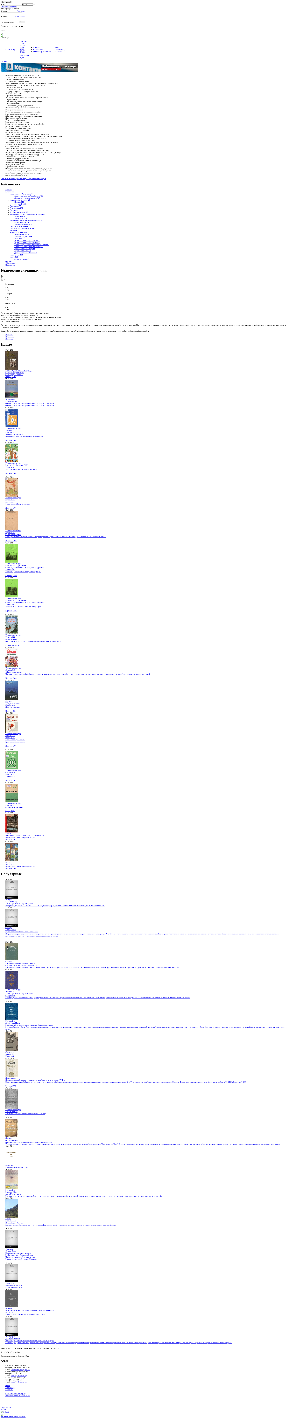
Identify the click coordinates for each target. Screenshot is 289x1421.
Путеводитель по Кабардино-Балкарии (20, 837)
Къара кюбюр (10, 1056)
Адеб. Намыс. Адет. (13, 1194)
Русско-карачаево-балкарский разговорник (21, 932)
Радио (22, 58)
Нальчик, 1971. (11, 839)
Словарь (36, 47)
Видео (22, 50)
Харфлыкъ (9, 467)
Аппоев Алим (10, 930)
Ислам (13, 230)
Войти (22, 22)
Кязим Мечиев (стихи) (14, 1287)
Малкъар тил (10, 432)
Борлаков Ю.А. (11, 1192)
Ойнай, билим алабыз (13, 672)
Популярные (10, 265)
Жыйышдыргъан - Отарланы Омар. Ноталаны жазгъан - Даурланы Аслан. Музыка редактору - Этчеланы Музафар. (21, 1257)
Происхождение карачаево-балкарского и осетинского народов (29, 1341)
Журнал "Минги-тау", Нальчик (27, 241)
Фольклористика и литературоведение (26, 220)
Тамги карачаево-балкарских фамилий (20, 904)
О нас (57, 47)
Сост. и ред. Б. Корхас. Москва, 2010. (14, 376)
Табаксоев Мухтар (12, 703)
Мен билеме (10, 705)
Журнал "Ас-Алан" (22, 251)
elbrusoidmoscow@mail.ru (20, 1370)
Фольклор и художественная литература (27, 214)
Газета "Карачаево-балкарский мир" (28, 247)
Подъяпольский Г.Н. (13, 835)
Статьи (22, 43)
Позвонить (9, 337)
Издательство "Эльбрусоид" (21, 194)
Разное (14, 257)
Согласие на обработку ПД (15, 1394)
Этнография (20, 204)
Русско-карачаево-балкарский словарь (20, 963)
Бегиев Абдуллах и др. (14, 1285)
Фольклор (19, 216)
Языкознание (16, 208)
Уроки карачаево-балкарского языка (19, 994)
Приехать (9, 335)
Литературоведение (23, 224)
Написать (9, 339)
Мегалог (18, 239)
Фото (22, 48)
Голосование (38, 49)
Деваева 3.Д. (10, 670)
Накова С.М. (39, 835)
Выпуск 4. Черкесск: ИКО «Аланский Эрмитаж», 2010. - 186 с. (25, 1313)
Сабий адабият (11, 639)
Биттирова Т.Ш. (22, 465)
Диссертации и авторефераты (22, 228)
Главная (8, 190)
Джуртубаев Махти (12, 1023)
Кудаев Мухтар (11, 901)
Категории (9, 192)
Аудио (22, 52)
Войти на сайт (6, 2)
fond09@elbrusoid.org (19, 1376)
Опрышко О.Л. (28, 835)
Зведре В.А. (10, 864)
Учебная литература (19, 212)
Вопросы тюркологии (23, 237)
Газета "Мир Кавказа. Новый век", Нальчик (31, 245)
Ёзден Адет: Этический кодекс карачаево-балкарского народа (29, 1025)
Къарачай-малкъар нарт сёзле (16, 1167)
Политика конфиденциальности (17, 1396)
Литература (20, 218)
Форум (22, 46)
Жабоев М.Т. (10, 736)
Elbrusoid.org (10, 49)
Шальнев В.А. (10, 1221)
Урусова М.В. (21, 566)
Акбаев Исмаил (11, 1112)
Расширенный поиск (9, 7)
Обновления (10, 263)
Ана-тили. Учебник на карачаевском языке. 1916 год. (25, 1114)
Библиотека (24, 55)
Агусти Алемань (11, 1140)
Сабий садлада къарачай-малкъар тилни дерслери (24, 568)
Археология (15, 206)
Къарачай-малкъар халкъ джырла (18, 1253)
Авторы (8, 261)
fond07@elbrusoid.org (19, 1382)
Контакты (59, 52)
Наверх (4, 1409)
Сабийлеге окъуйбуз (13, 535)
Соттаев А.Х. (10, 772)
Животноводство (21, 259)
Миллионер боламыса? (42, 52)
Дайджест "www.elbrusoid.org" (27, 198)
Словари (14, 210)
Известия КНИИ (21, 234)
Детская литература (19, 226)
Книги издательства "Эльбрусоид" (28, 196)
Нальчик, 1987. (11, 868)
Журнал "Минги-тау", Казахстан (27, 243)
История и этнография (20, 200)
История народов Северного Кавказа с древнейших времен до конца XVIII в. (35, 1080)
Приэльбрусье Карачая (14, 1223)
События (23, 41)
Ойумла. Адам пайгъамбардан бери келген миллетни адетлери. (29, 403)
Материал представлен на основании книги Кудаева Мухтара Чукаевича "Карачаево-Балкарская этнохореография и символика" (55, 906)
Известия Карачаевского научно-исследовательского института (29, 1310)
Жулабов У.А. (10, 430)
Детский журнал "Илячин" (25, 253)
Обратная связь (7, 1407)
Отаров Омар (10, 1251)
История (19, 202)
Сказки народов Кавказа (14, 373)
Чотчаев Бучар (11, 401)
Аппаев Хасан (10, 1054)
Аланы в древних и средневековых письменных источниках (28, 1142)
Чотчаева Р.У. (10, 566)
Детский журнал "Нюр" (24, 249)
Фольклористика (21, 222)
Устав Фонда (60, 49)
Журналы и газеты (18, 232)
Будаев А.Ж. (10, 465)
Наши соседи (16, 255)
